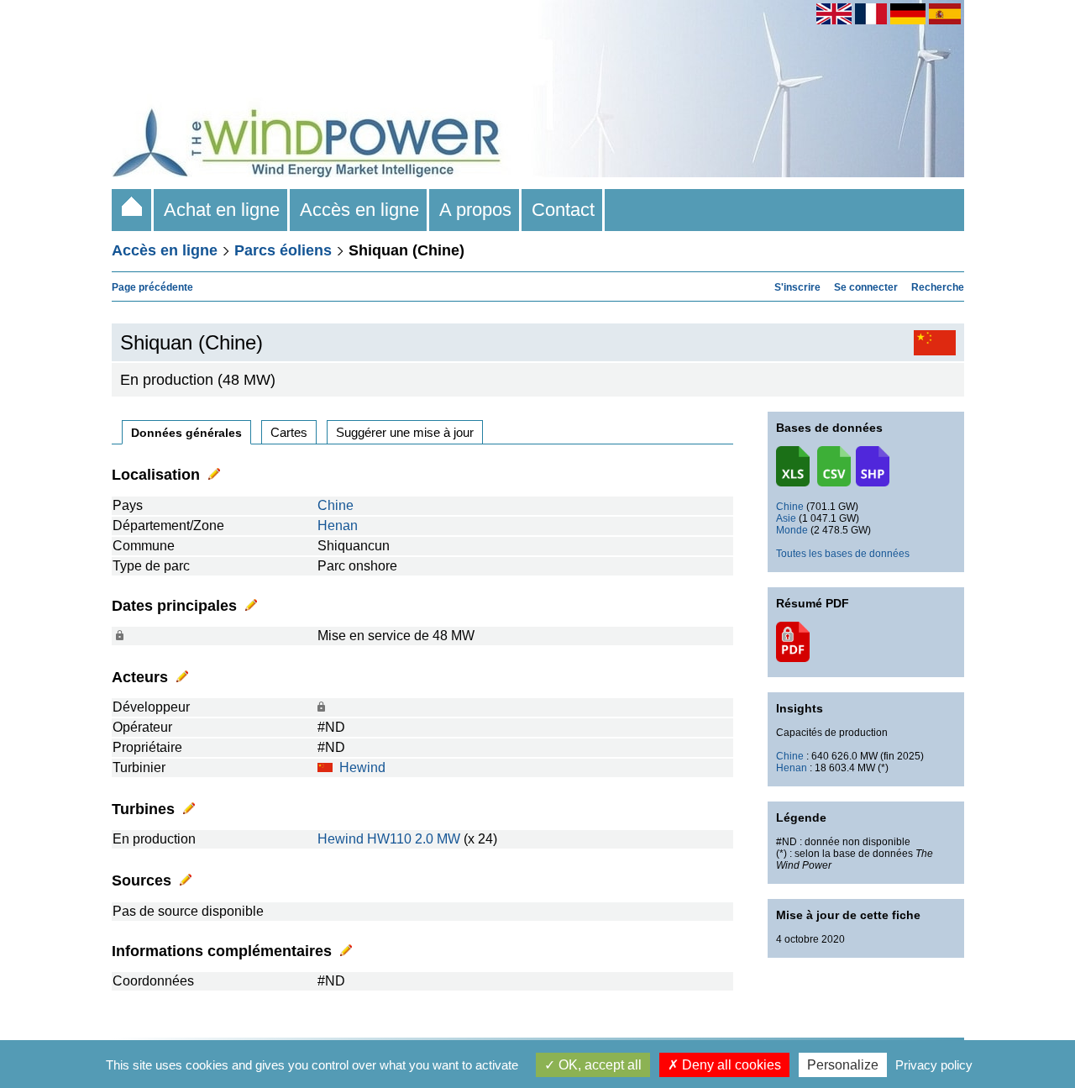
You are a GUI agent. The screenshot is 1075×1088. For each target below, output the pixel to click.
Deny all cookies (730, 1065)
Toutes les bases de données (843, 554)
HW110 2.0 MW (413, 839)
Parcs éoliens (283, 250)
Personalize (842, 1065)
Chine (335, 505)
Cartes (288, 432)
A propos (475, 209)
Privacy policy (934, 1065)
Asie (786, 518)
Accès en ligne (359, 209)
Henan (337, 525)
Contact (563, 209)
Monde (792, 530)
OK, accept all (598, 1065)
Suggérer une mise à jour (405, 432)
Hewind (362, 767)
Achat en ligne (222, 209)
